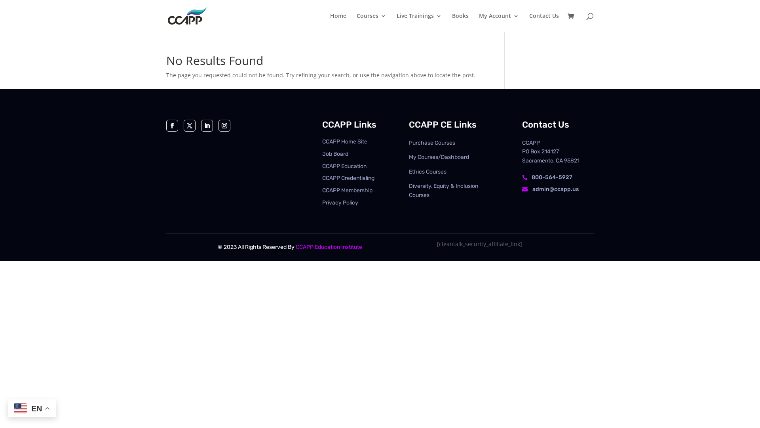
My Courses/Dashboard (439, 157)
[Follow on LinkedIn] (207, 126)
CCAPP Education (344, 166)
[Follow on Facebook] (172, 126)
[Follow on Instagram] (224, 126)
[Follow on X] (190, 126)
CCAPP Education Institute (329, 247)
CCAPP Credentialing (348, 178)
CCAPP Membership (347, 190)
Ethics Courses (427, 171)
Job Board (335, 154)
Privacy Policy (340, 202)
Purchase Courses (432, 142)
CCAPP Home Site (344, 141)
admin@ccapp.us (555, 189)
